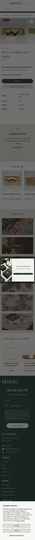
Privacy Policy (20, 521)
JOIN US (23, 273)
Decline (16, 531)
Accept (16, 526)
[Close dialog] (33, 259)
